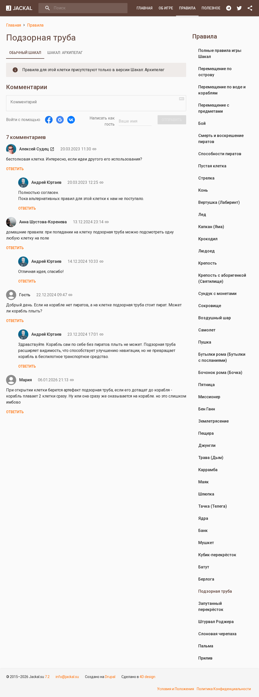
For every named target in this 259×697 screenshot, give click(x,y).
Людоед (206, 251)
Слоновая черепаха (217, 633)
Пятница (206, 384)
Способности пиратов (219, 153)
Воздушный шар (214, 317)
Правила (187, 8)
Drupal (110, 677)
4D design (147, 677)
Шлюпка (206, 494)
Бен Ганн (206, 409)
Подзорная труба (215, 591)
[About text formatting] (182, 99)
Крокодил (208, 238)
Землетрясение (213, 421)
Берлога (206, 579)
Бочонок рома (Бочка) (220, 372)
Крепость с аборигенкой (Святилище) (222, 278)
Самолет (206, 330)
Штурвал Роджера (216, 621)
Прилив (205, 658)
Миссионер (209, 396)
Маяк (203, 482)
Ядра (203, 518)
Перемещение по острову (215, 71)
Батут (203, 567)
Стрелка (206, 178)
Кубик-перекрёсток (217, 554)
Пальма (205, 646)
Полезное (211, 8)
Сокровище (209, 305)
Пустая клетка (212, 166)
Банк (203, 530)
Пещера (206, 433)
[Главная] (19, 8)
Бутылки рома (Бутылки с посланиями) (221, 357)
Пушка (204, 342)
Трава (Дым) (210, 457)
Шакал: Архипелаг (65, 53)
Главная (145, 8)
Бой (202, 123)
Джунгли (206, 445)
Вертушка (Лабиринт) (219, 202)
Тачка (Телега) (212, 506)
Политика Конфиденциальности (224, 689)
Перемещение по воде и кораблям (222, 90)
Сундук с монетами (217, 293)
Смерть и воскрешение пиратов (221, 138)
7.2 (47, 677)
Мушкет (206, 542)
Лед (202, 214)
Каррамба (208, 469)
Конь (203, 190)
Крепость (207, 263)
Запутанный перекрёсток (210, 606)
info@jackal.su (67, 677)
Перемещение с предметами (213, 108)
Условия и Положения (175, 689)
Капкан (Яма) (211, 226)
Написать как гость (102, 121)
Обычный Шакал (25, 53)
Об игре (166, 8)
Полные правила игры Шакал (219, 53)
